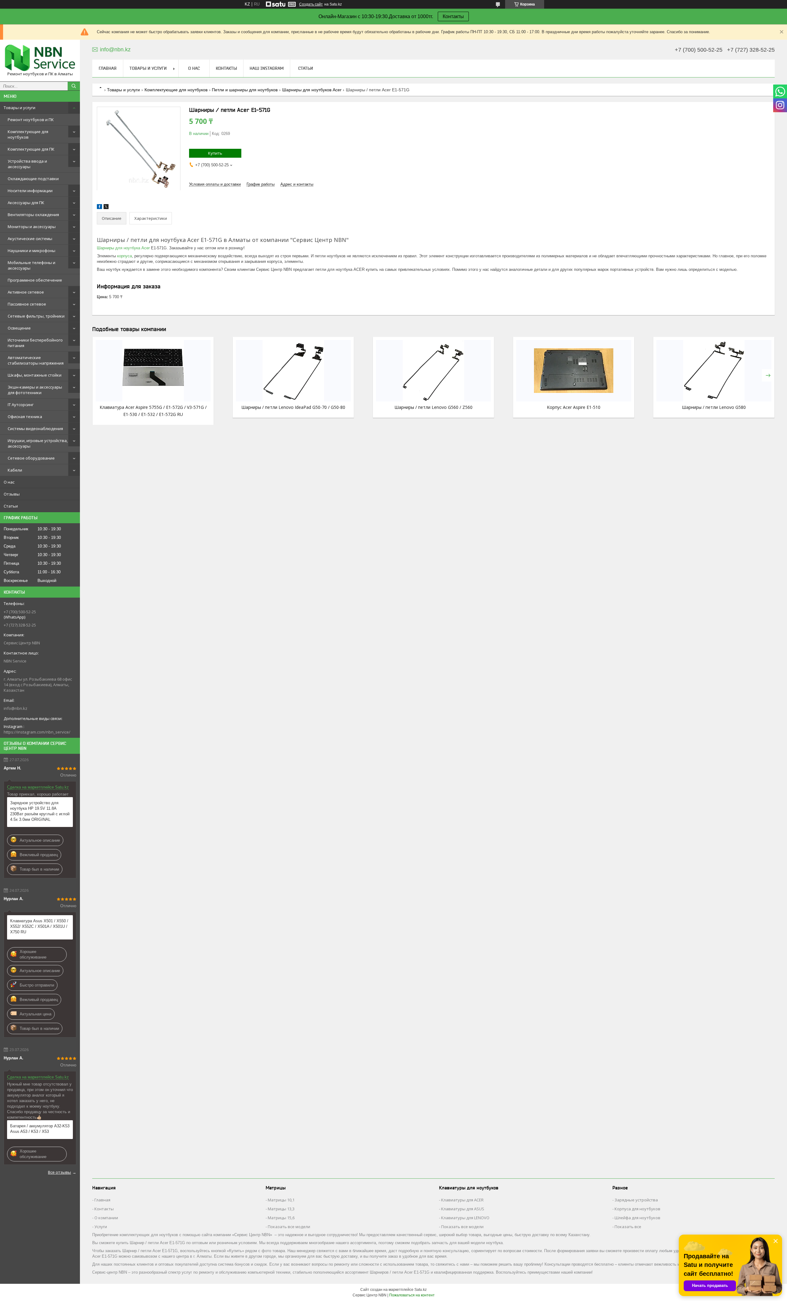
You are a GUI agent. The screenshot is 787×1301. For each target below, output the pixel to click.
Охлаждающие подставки (33, 178)
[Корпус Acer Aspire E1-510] (573, 370)
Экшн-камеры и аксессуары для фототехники (35, 389)
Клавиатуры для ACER (462, 1200)
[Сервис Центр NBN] (40, 57)
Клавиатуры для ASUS (462, 1209)
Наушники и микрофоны (31, 250)
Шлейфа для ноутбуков (637, 1217)
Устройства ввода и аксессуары (27, 163)
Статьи (11, 506)
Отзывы (12, 494)
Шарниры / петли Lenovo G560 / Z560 (433, 407)
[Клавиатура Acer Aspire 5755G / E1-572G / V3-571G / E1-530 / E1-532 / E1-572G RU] (153, 370)
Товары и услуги (19, 107)
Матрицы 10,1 (281, 1200)
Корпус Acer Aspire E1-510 (573, 407)
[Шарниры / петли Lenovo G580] (713, 370)
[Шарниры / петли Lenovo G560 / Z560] (433, 370)
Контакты (453, 16)
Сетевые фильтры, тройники (36, 316)
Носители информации (30, 190)
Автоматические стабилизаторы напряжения (36, 360)
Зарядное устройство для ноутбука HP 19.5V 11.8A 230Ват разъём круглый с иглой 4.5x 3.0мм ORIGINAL (39, 811)
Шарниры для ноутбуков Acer (312, 89)
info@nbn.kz (15, 708)
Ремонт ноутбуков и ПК (31, 119)
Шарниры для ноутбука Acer (123, 248)
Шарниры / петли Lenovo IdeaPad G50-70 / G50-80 (293, 407)
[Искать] (74, 86)
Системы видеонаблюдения (35, 428)
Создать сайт (311, 4)
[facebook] (99, 207)
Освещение (19, 328)
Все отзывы (59, 1172)
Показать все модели (289, 1226)
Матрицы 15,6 (281, 1217)
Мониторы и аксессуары (32, 226)
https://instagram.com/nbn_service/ (37, 732)
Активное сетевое (26, 292)
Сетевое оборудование (31, 458)
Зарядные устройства (636, 1200)
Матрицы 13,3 (281, 1209)
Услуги (100, 1226)
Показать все (628, 1226)
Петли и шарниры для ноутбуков (245, 89)
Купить (215, 153)
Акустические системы (30, 238)
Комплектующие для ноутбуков (28, 134)
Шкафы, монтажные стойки (34, 375)
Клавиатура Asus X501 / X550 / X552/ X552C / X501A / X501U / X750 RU (39, 926)
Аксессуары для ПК (26, 202)
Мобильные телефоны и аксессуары (31, 265)
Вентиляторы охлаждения (33, 214)
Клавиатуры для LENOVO (465, 1217)
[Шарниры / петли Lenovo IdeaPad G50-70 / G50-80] (293, 370)
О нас (9, 482)
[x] (106, 207)
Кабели (15, 470)
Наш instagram (267, 68)
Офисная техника (25, 416)
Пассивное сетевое (27, 304)
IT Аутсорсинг (21, 404)
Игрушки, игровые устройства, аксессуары (38, 443)
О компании (106, 1217)
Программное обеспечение (35, 280)
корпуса (124, 256)
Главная (108, 68)
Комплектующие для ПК (31, 149)
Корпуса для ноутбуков (637, 1209)
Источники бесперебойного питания (35, 342)
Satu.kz (420, 1289)
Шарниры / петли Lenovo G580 (714, 407)
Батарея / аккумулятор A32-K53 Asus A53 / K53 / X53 (39, 1129)
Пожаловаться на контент (412, 1295)
